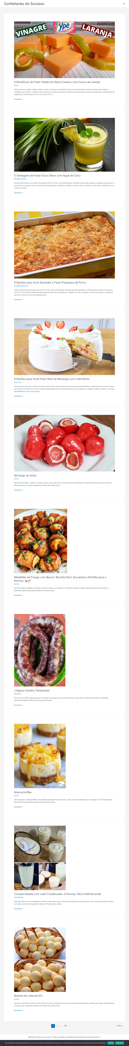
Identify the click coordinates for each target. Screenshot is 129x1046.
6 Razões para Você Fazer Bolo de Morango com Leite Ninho (51, 378)
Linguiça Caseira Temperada (31, 690)
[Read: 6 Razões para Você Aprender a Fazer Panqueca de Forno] (64, 245)
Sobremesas (18, 897)
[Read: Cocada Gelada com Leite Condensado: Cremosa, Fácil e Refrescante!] (40, 858)
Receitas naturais (20, 179)
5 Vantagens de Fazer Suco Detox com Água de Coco (47, 175)
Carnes (16, 584)
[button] (124, 3)
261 (65, 1026)
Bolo (15, 382)
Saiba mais (119, 1043)
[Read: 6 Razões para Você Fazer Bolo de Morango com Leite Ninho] (64, 347)
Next (120, 1026)
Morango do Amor (25, 475)
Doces (16, 479)
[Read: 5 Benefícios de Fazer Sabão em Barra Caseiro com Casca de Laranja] (64, 50)
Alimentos (17, 694)
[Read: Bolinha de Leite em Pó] (40, 959)
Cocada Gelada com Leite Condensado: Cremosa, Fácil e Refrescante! (57, 894)
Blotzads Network (94, 1037)
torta (20, 382)
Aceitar (111, 1043)
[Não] (126, 1043)
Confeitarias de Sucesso (24, 4)
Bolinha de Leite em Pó (28, 995)
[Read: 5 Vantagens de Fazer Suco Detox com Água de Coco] (64, 145)
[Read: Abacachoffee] (40, 756)
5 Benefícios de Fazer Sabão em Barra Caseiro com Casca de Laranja (57, 82)
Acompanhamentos (21, 286)
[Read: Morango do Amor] (64, 443)
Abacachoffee (22, 792)
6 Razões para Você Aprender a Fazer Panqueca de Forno (50, 282)
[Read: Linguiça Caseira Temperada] (39, 650)
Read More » (18, 99)
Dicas (16, 85)
